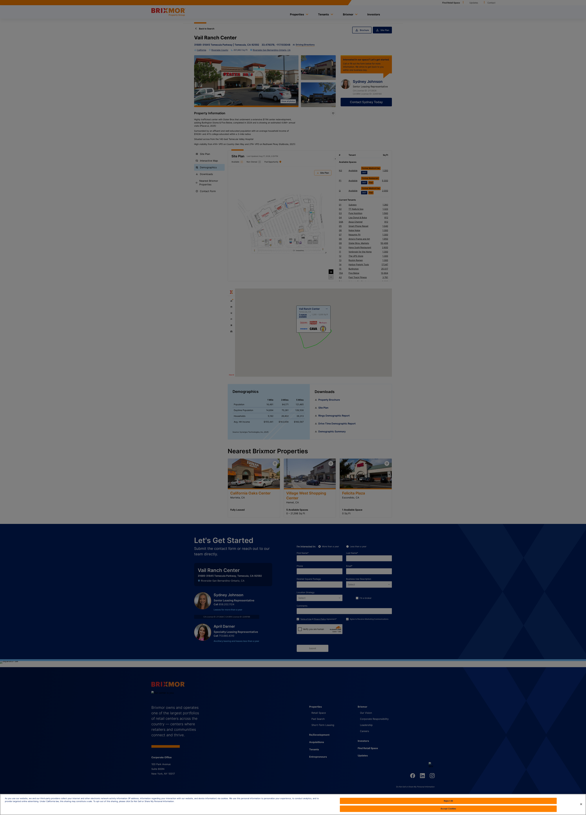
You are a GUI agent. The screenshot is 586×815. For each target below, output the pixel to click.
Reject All (448, 801)
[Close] (581, 804)
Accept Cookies (448, 808)
